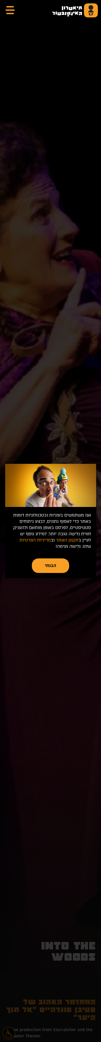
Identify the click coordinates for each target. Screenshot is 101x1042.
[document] (50, 521)
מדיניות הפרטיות (35, 540)
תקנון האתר (67, 540)
